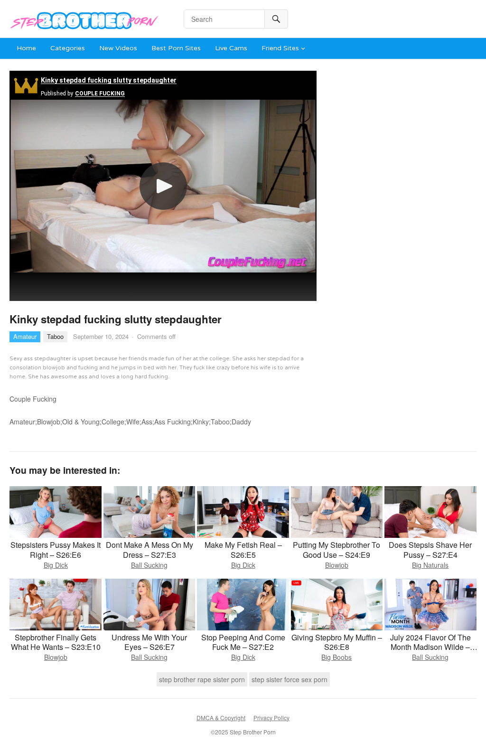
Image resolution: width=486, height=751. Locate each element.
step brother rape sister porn (202, 679)
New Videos (118, 48)
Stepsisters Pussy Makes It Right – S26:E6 (55, 549)
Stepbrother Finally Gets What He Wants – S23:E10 (56, 642)
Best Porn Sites (176, 48)
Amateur (25, 336)
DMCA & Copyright (220, 717)
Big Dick (56, 565)
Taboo (55, 336)
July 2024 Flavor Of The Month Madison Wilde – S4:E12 (430, 647)
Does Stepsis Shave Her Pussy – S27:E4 (430, 549)
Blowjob (336, 565)
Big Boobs (336, 657)
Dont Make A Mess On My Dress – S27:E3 (149, 549)
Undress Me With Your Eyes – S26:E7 (149, 642)
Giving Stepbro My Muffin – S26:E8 (336, 642)
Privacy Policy (271, 717)
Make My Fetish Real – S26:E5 (243, 549)
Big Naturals (430, 565)
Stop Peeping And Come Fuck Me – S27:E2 (243, 642)
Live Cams (231, 48)
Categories (67, 48)
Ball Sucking (149, 565)
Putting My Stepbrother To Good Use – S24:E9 (336, 549)
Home (26, 48)
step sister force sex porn (289, 679)
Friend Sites (280, 48)
